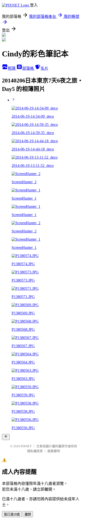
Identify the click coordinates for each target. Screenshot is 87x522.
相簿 (12, 68)
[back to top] (6, 437)
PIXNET (26, 446)
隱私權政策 (35, 451)
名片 (44, 68)
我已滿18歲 (12, 514)
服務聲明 (53, 451)
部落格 (28, 68)
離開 (28, 514)
